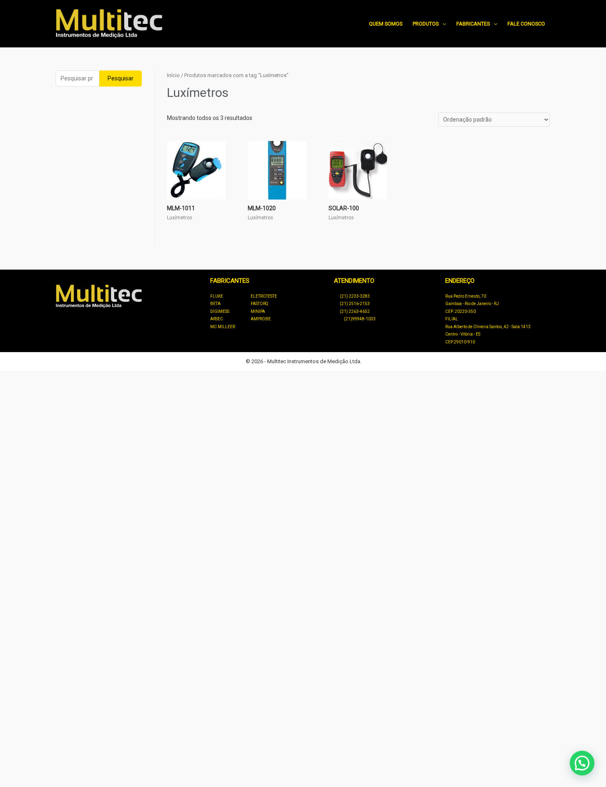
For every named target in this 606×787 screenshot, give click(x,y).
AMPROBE (261, 319)
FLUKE (216, 296)
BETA (215, 303)
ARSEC (216, 319)
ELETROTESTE (264, 296)
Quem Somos (385, 24)
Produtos (426, 24)
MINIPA (258, 311)
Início (173, 75)
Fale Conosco (526, 24)
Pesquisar (121, 78)
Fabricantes (473, 24)
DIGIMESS (219, 311)
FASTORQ (259, 303)
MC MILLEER (222, 326)
